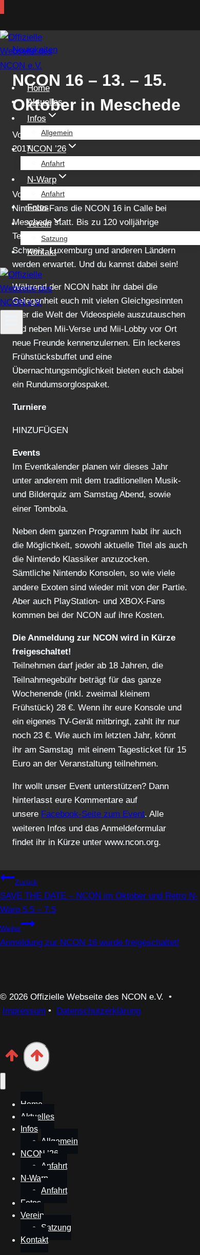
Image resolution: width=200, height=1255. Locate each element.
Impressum (24, 1011)
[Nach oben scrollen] (12, 1059)
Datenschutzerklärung (98, 1011)
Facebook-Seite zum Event (93, 814)
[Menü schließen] (3, 1081)
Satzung (54, 238)
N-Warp (34, 1178)
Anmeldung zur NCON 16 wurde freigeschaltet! (89, 935)
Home (38, 88)
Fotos (38, 207)
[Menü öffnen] (11, 322)
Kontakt (41, 252)
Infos (29, 1129)
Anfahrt (53, 163)
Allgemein (57, 132)
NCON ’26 (39, 1153)
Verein (32, 1215)
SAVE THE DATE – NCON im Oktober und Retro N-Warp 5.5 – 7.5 (99, 896)
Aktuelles (45, 102)
